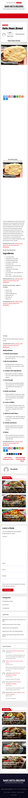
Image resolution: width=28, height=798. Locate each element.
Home (5, 792)
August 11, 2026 (8, 722)
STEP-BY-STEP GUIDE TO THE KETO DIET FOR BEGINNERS (13, 245)
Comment (4, 536)
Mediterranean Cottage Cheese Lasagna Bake (12, 502)
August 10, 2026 (8, 766)
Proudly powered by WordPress (7, 789)
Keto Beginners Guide (7, 601)
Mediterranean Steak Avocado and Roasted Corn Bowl (13, 720)
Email (4, 569)
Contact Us (14, 792)
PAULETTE (8, 661)
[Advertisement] (14, 81)
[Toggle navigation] (14, 16)
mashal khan (14, 505)
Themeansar (24, 789)
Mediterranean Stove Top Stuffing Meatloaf (12, 631)
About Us (9, 792)
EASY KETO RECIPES (14, 6)
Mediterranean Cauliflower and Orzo (13, 488)
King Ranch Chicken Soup (18, 650)
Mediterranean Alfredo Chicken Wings (11, 624)
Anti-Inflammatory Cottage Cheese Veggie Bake (13, 516)
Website (4, 575)
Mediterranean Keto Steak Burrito (10, 627)
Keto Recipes (6, 499)
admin (10, 32)
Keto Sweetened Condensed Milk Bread (20, 459)
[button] (26, 15)
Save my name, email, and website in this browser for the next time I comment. (13, 585)
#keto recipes (10, 36)
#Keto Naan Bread (20, 34)
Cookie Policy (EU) (20, 792)
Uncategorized (5, 608)
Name (4, 563)
